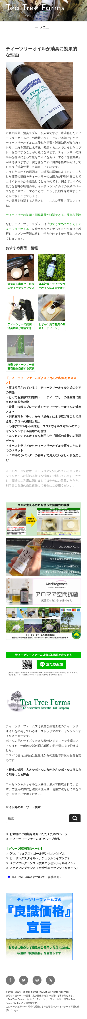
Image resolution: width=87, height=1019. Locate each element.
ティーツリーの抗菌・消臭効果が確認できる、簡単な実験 (43, 214)
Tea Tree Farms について (28, 877)
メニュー (46, 27)
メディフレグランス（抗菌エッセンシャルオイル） (43, 863)
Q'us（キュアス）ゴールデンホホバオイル (37, 853)
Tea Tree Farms (35, 8)
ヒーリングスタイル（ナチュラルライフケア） (40, 858)
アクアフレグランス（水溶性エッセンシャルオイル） (44, 868)
